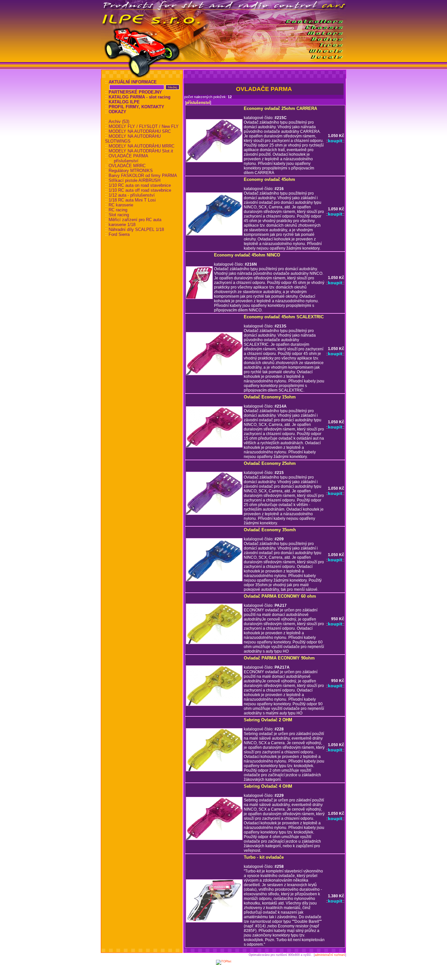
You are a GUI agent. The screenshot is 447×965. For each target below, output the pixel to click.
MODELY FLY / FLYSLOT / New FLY (144, 126)
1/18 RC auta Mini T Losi (132, 200)
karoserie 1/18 (122, 224)
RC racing (118, 209)
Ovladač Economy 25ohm (270, 463)
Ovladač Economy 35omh (270, 529)
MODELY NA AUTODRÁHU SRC (140, 131)
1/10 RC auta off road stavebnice (140, 190)
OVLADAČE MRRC (127, 165)
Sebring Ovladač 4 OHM (268, 786)
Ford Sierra (119, 234)
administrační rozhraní (330, 954)
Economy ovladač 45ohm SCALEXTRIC (284, 316)
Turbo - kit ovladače (264, 857)
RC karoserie (121, 204)
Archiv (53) (119, 121)
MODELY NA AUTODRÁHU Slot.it (141, 151)
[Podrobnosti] (214, 161)
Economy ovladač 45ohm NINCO (247, 255)
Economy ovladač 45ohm (269, 179)
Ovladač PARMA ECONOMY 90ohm (279, 658)
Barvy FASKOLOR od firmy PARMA (143, 175)
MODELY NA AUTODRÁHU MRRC (141, 146)
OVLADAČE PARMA (128, 155)
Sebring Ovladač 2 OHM (268, 719)
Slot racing (119, 214)
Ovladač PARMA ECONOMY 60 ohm (280, 596)
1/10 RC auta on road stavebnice (140, 185)
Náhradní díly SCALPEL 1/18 (136, 229)
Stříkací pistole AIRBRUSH (134, 180)
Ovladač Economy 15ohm (270, 397)
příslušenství (126, 160)
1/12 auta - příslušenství (132, 195)
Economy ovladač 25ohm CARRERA (280, 108)
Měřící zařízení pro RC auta (135, 219)
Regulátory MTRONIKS (131, 170)
